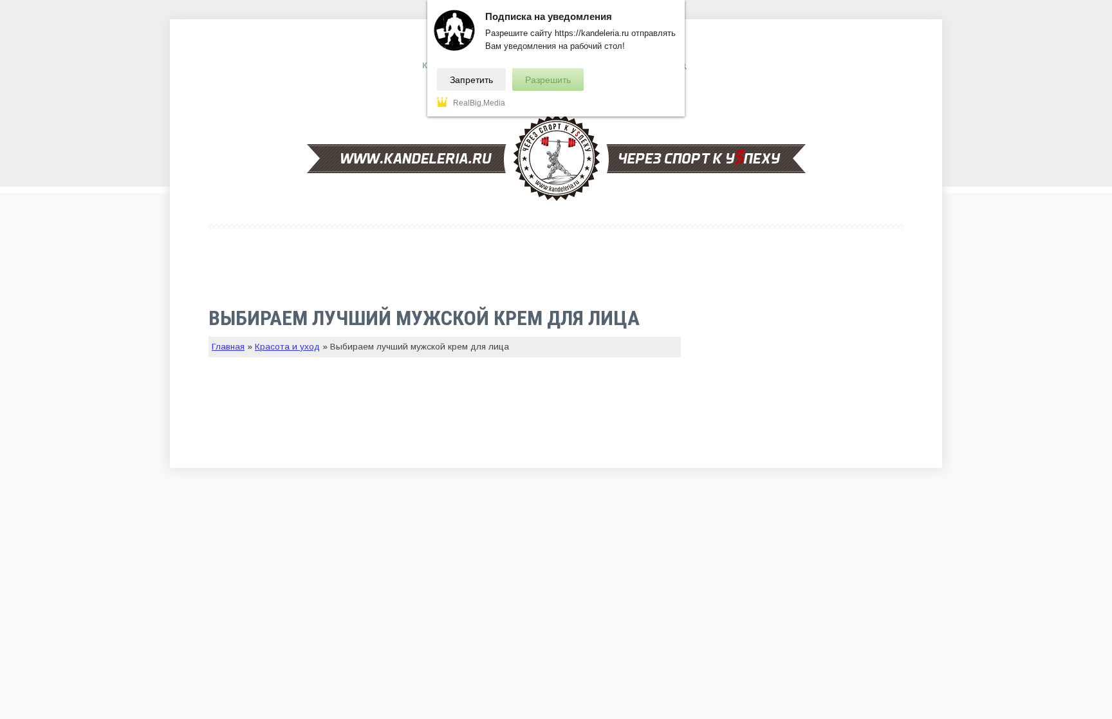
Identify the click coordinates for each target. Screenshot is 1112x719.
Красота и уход (287, 346)
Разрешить (548, 80)
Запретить (471, 80)
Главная (228, 346)
